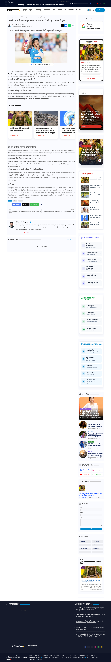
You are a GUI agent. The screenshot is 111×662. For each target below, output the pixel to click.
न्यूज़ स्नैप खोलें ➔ (91, 78)
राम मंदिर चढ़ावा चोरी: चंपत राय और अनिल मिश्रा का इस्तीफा (90, 152)
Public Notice (46, 657)
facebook (86, 470)
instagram (99, 470)
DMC (63, 656)
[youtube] (97, 3)
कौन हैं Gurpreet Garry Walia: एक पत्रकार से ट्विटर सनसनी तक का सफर (95, 445)
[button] (89, 10)
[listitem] (91, 578)
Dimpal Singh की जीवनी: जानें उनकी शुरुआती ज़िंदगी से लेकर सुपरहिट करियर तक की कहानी (90, 608)
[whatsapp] (104, 3)
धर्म (65, 10)
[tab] (25, 10)
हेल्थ (54, 10)
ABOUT (37, 656)
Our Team (83, 545)
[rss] (102, 647)
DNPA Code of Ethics (34, 657)
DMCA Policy (84, 548)
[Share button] (41, 204)
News (15, 200)
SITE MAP (93, 656)
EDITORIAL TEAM (84, 656)
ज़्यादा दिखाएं (69, 239)
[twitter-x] (94, 3)
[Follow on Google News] (73, 25)
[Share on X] (62, 25)
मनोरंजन (60, 10)
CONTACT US (44, 656)
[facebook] (91, 3)
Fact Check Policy (66, 657)
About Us (79, 10)
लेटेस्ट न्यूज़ (38, 10)
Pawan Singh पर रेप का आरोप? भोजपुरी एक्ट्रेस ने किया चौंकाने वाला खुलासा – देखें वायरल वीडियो (95, 435)
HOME (30, 656)
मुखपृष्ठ (25, 10)
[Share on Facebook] (65, 25)
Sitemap (95, 545)
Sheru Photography (23, 222)
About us (83, 541)
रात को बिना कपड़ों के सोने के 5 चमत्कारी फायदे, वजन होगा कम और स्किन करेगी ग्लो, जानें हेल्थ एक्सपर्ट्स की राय (95, 454)
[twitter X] (21, 233)
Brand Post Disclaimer (78, 657)
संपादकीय (71, 10)
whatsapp (99, 474)
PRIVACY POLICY (55, 656)
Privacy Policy (84, 552)
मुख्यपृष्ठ (9, 17)
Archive (95, 552)
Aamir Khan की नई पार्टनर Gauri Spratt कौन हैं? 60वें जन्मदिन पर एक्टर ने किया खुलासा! (95, 425)
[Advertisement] (41, 266)
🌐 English (100, 10)
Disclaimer (96, 548)
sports (13, 17)
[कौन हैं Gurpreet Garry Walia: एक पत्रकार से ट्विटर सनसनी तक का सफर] (83, 444)
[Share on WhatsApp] (69, 25)
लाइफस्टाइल (47, 10)
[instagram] (100, 3)
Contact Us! (96, 541)
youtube (86, 474)
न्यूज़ (30, 10)
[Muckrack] (31, 233)
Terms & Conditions (72, 656)
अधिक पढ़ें (85, 126)
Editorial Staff (83, 497)
